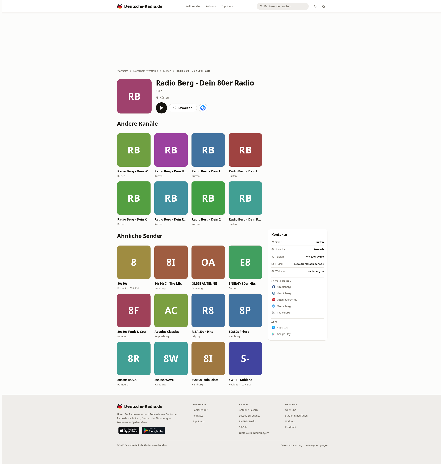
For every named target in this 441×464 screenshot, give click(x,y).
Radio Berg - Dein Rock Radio (245, 219)
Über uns (290, 410)
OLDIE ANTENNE (204, 283)
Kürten (167, 70)
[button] (134, 150)
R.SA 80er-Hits (202, 331)
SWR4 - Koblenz (240, 380)
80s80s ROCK (127, 380)
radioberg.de (316, 271)
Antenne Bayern (248, 410)
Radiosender (192, 6)
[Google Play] (153, 430)
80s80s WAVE (164, 380)
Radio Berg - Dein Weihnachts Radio (133, 171)
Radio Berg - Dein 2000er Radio (208, 219)
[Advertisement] (222, 41)
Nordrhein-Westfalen (145, 70)
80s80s (122, 283)
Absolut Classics (167, 331)
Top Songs (228, 6)
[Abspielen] (161, 107)
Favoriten (185, 108)
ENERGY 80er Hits (242, 283)
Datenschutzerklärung (291, 445)
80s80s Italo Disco (205, 380)
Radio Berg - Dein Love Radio (208, 171)
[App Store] (128, 430)
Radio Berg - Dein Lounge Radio (245, 171)
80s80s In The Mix (168, 283)
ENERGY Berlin (247, 421)
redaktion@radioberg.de (309, 264)
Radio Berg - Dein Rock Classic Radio (171, 219)
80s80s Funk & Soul (132, 331)
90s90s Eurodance (249, 415)
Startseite (122, 70)
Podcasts (211, 6)
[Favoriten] (315, 6)
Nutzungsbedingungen (316, 445)
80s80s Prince (239, 331)
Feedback (290, 427)
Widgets (290, 421)
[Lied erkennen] (203, 108)
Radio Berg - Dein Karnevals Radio (133, 219)
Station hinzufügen (296, 415)
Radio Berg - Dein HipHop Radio (171, 171)
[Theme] (323, 6)
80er (159, 91)
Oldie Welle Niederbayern (254, 432)
